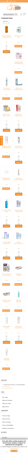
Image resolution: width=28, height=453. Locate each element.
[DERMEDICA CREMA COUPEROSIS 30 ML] (18, 267)
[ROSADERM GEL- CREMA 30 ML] (6, 171)
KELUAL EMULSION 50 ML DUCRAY (18, 244)
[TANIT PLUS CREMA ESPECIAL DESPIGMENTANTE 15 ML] (18, 81)
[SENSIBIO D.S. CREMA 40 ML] (18, 108)
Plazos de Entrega (6, 422)
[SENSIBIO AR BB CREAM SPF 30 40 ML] (6, 140)
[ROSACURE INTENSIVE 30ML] (18, 171)
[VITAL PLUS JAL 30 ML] (18, 29)
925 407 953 (3, 1)
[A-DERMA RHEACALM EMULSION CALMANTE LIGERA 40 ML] (6, 352)
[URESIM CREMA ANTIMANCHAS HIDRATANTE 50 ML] (18, 55)
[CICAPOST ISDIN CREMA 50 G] (6, 293)
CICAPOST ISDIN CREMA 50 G (6, 301)
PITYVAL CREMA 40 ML (6, 211)
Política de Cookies (6, 403)
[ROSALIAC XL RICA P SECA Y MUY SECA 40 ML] (18, 140)
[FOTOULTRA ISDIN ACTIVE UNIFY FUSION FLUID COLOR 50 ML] (6, 267)
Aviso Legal (4, 397)
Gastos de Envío (6, 419)
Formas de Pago (6, 415)
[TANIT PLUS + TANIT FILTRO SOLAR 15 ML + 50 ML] (6, 108)
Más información (14, 448)
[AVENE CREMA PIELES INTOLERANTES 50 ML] (6, 320)
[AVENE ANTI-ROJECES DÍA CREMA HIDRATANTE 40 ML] (18, 320)
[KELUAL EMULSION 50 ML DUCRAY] (18, 235)
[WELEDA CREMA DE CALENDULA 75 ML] (6, 29)
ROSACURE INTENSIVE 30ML (18, 179)
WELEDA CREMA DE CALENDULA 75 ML (6, 37)
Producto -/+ (5, 23)
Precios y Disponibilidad (7, 425)
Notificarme (18, 46)
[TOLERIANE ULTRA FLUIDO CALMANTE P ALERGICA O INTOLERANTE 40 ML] (6, 81)
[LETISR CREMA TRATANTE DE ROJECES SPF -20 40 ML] (18, 203)
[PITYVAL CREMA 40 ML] (6, 203)
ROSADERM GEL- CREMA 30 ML (6, 179)
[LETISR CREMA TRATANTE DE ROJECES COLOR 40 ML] (6, 235)
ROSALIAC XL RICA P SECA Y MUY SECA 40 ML (18, 148)
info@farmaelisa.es (12, 1)
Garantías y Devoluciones (8, 428)
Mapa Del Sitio (5, 406)
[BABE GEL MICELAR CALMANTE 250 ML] (18, 293)
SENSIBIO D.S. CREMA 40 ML (18, 115)
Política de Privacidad (7, 400)
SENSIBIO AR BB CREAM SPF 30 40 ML (6, 148)
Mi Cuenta (4, 437)
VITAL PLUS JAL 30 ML (18, 36)
